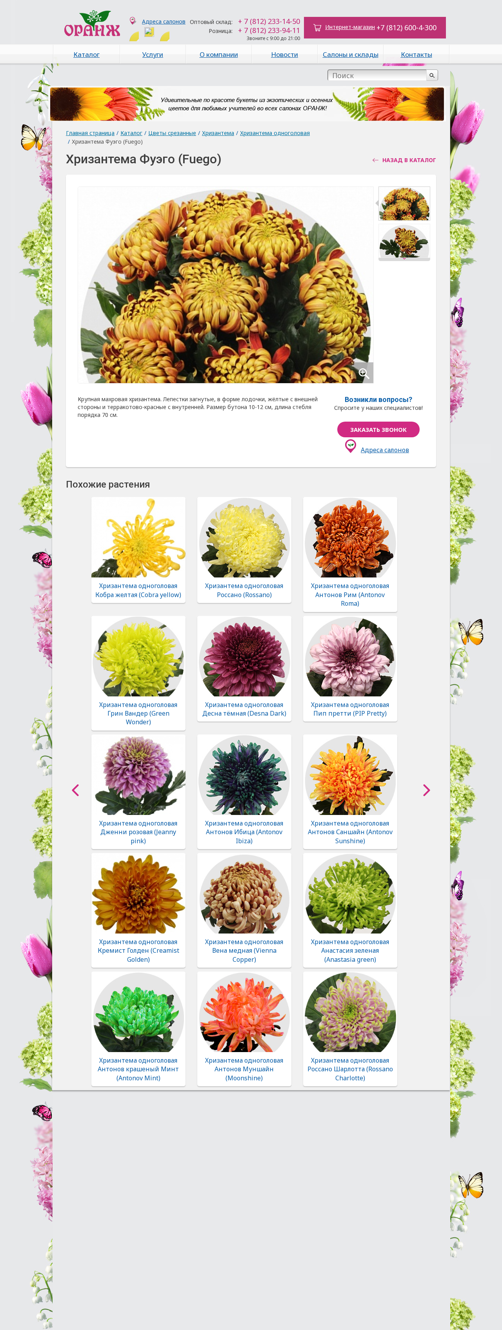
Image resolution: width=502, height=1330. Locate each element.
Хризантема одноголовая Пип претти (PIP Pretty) (350, 709)
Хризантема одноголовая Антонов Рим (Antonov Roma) (350, 594)
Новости (284, 54)
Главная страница (90, 133)
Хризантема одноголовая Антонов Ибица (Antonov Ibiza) (244, 832)
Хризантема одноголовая (275, 133)
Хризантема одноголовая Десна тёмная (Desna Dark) (244, 709)
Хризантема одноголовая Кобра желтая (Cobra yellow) (138, 590)
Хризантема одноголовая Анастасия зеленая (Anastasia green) (350, 950)
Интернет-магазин (350, 27)
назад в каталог (409, 160)
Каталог (86, 54)
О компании (219, 54)
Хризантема (218, 133)
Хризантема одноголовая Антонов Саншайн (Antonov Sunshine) (350, 832)
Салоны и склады (350, 54)
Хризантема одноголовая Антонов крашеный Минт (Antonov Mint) (138, 1069)
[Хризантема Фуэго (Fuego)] (404, 205)
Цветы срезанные (172, 133)
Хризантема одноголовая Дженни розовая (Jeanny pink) (138, 832)
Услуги (152, 54)
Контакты (416, 54)
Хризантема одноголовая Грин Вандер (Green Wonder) (138, 713)
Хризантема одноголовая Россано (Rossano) (244, 590)
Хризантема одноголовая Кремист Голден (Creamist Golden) (138, 950)
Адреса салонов (164, 21)
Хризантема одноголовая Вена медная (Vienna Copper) (244, 950)
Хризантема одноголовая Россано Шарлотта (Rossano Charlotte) (350, 1069)
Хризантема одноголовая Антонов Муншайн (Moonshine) (244, 1069)
